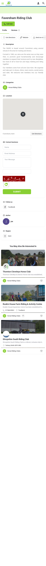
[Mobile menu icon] (2, 3)
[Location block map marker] (23, 114)
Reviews (15, 30)
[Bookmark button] (41, 280)
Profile (4, 30)
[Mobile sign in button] (38, 3)
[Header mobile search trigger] (43, 3)
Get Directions (37, 134)
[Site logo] (9, 3)
